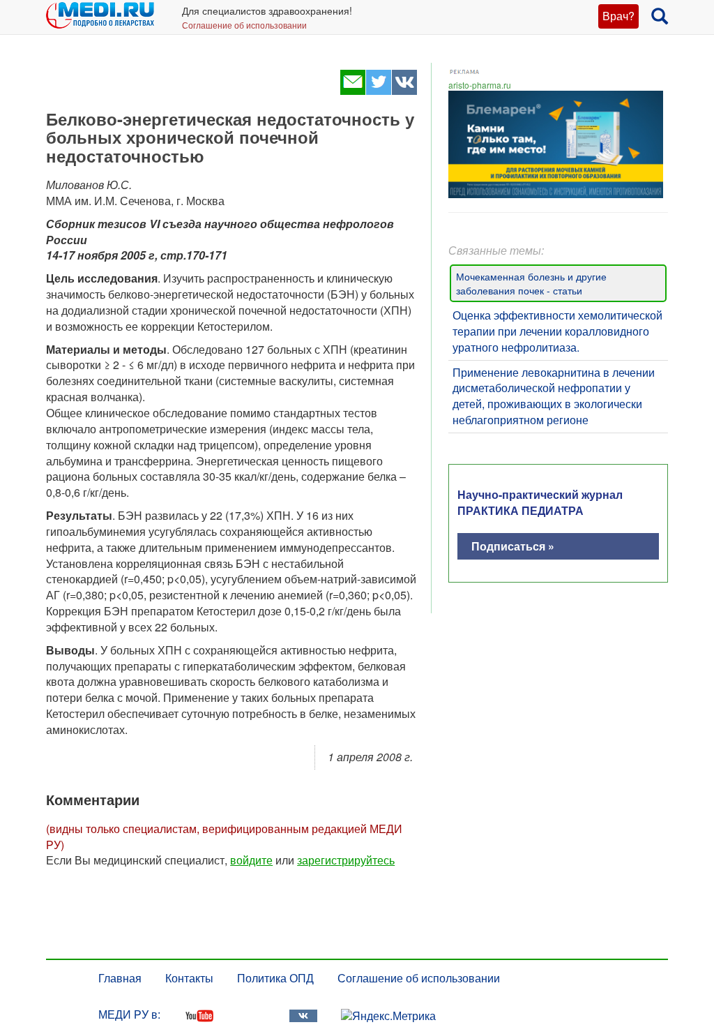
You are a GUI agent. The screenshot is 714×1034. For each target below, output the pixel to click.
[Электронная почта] (352, 90)
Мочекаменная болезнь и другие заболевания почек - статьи (531, 283)
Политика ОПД (275, 978)
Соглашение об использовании (244, 25)
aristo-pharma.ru (479, 85)
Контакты (189, 978)
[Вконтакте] (404, 90)
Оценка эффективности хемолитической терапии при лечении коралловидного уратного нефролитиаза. (557, 331)
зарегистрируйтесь (346, 860)
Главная (120, 978)
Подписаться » (512, 546)
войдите (251, 860)
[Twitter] (378, 90)
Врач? (618, 16)
